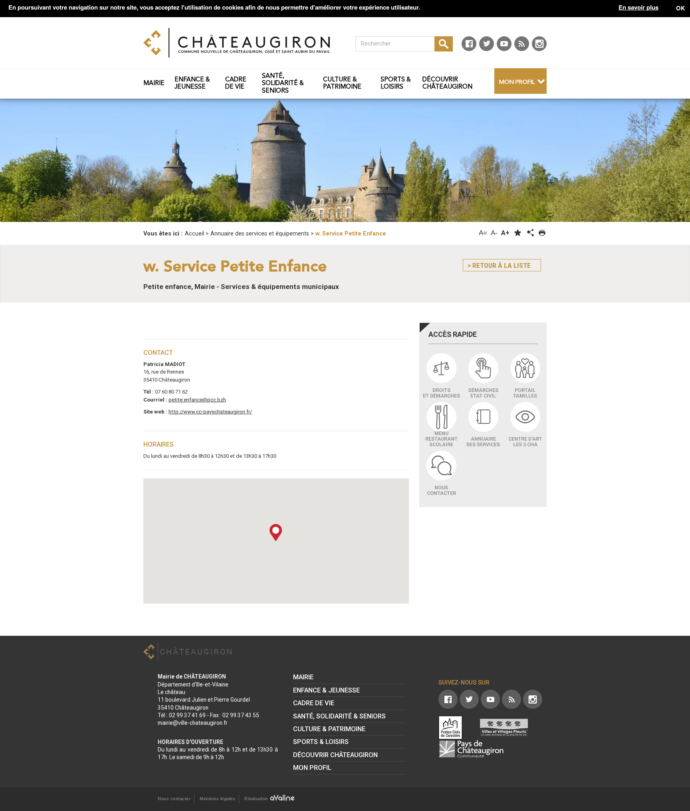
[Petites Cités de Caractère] (450, 728)
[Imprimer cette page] (542, 233)
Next (639, 160)
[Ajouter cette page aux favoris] (517, 233)
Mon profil (517, 82)
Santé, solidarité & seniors (339, 716)
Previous (51, 160)
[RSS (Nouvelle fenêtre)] (521, 43)
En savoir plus (638, 7)
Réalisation (256, 798)
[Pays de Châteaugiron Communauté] (471, 749)
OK (680, 8)
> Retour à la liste (499, 265)
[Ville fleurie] (504, 727)
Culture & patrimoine (329, 729)
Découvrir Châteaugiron (335, 755)
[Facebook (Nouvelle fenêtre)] (469, 43)
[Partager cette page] (530, 233)
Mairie (303, 677)
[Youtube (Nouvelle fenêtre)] (504, 43)
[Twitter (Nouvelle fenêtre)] (486, 43)
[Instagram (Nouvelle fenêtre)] (539, 43)
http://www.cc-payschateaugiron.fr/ (210, 412)
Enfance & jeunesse (326, 690)
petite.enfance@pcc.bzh (197, 400)
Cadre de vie (313, 703)
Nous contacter (174, 798)
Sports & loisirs (321, 742)
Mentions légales (217, 798)
